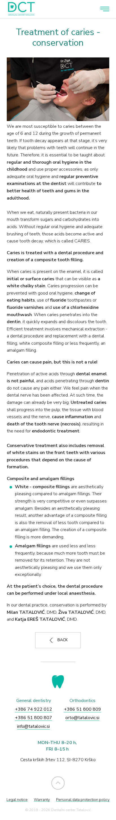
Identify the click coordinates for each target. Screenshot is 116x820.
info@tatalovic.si (33, 726)
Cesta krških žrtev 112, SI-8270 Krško (58, 760)
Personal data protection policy (83, 799)
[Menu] (105, 9)
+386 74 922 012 (33, 709)
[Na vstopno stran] (20, 9)
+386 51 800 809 (82, 709)
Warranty (42, 799)
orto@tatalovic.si (82, 718)
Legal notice (17, 799)
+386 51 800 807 (33, 718)
